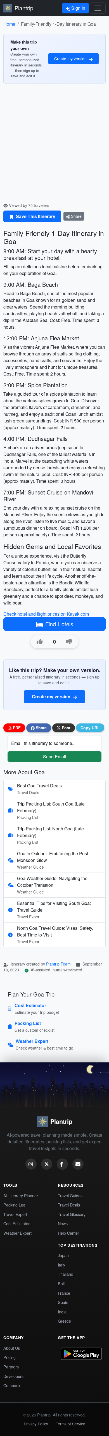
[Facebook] (62, 1164)
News (63, 1223)
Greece (64, 1321)
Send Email (54, 756)
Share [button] (41, 727)
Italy (61, 1265)
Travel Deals (69, 1205)
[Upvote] (40, 641)
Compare (11, 1385)
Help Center (68, 1233)
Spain (63, 1302)
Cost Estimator (16, 1223)
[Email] (78, 1164)
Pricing (9, 1357)
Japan (63, 1255)
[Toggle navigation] (98, 8)
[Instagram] (31, 1164)
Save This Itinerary (35, 216)
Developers (13, 1376)
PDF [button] (16, 727)
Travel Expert (15, 1214)
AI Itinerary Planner (20, 1195)
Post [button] (65, 727)
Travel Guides (70, 1195)
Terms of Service (70, 1424)
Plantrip (24, 8)
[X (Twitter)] (46, 1164)
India (62, 1312)
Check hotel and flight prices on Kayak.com (46, 614)
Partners (11, 1367)
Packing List (14, 1205)
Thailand (65, 1274)
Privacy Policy (36, 1424)
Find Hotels (59, 624)
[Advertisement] (54, 145)
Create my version (71, 58)
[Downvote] (69, 641)
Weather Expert (17, 1233)
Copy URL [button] (90, 727)
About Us (11, 1348)
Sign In (77, 8)
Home (9, 24)
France (64, 1293)
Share (76, 216)
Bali (61, 1283)
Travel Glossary (72, 1214)
